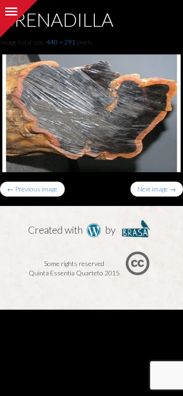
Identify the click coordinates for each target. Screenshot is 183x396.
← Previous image (32, 189)
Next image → (156, 189)
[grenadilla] (91, 111)
